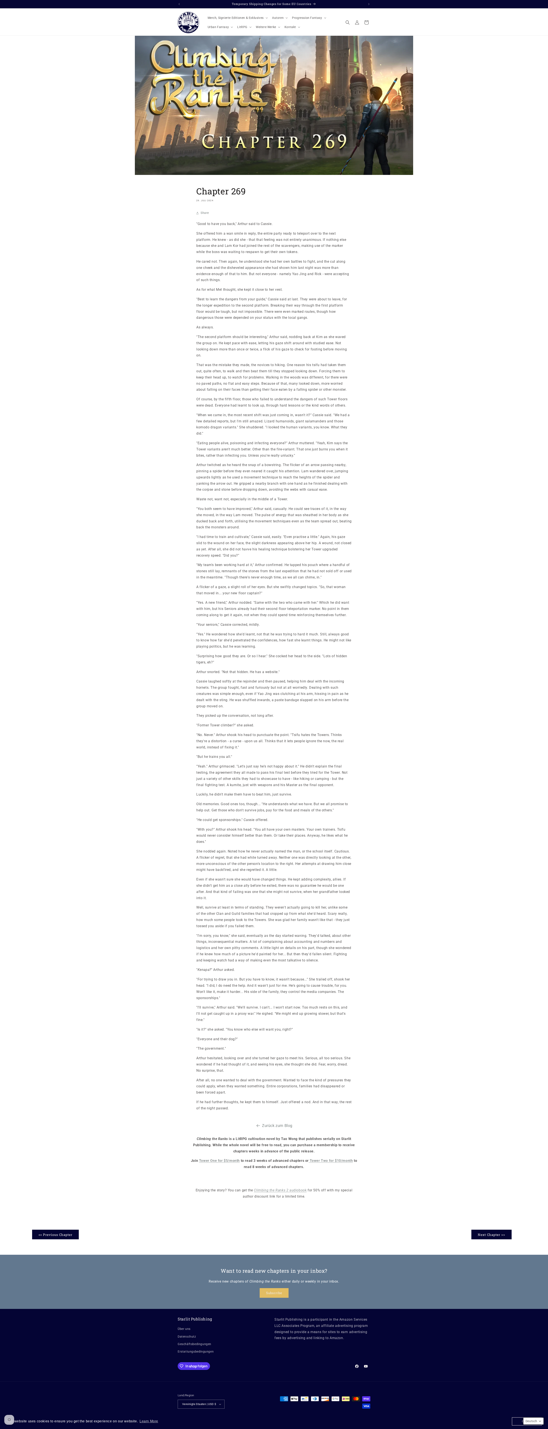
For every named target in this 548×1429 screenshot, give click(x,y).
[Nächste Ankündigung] (369, 4)
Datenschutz (187, 1336)
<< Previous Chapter (55, 1234)
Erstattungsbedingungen (196, 1351)
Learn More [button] (149, 1421)
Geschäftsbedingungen (194, 1344)
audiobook (280, 1190)
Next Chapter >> (491, 1234)
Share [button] (205, 213)
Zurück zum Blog (277, 1125)
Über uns (184, 1329)
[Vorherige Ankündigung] (179, 4)
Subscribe (274, 1293)
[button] (237, 17)
